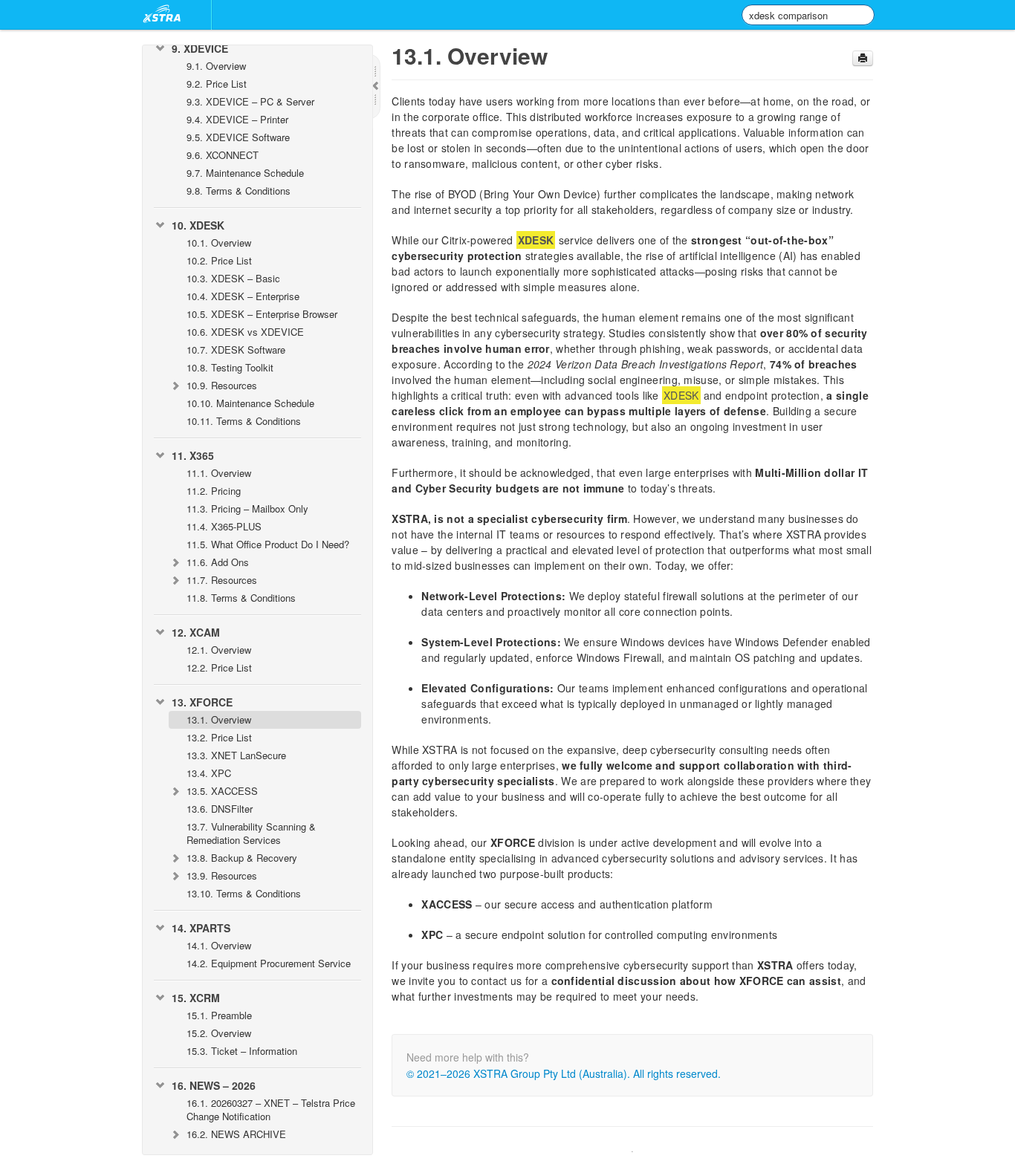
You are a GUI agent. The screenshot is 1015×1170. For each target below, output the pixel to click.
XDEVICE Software (238, 137)
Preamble (219, 1015)
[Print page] (862, 58)
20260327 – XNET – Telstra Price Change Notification (271, 1109)
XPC (209, 773)
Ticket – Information (242, 1051)
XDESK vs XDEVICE (245, 332)
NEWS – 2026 (214, 1085)
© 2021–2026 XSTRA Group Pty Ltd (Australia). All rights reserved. (563, 1073)
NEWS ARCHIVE (236, 1134)
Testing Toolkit (230, 367)
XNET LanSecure (236, 755)
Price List (217, 84)
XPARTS (201, 927)
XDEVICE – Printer (237, 119)
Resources (222, 385)
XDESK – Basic (233, 278)
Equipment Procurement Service (269, 963)
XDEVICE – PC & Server (250, 101)
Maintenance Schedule (245, 173)
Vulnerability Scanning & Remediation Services (251, 833)
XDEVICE (200, 48)
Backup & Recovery (242, 858)
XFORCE (202, 702)
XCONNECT (223, 155)
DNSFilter (220, 809)
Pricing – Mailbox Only (247, 508)
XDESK (198, 225)
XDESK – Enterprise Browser (262, 314)
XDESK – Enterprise (243, 296)
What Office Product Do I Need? (268, 544)
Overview (216, 66)
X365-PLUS (224, 526)
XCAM (196, 632)
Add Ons (218, 562)
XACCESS (222, 791)
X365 (193, 455)
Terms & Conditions (239, 190)
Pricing (214, 491)
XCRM (196, 997)
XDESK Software (236, 349)
